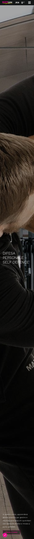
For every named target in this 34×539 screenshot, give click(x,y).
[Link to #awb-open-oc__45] (29, 2)
